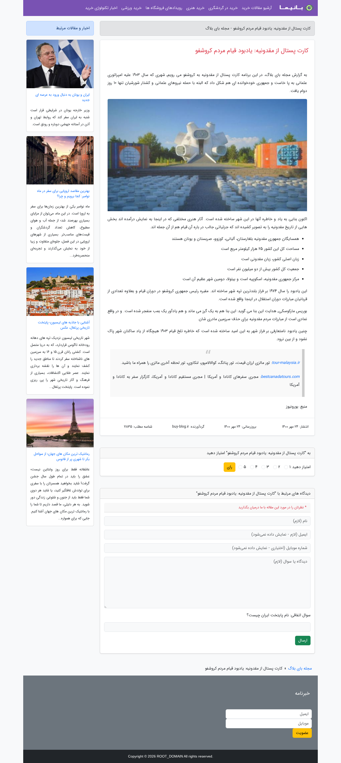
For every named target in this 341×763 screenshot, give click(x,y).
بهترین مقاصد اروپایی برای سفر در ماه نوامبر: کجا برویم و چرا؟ (63, 193)
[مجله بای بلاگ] (296, 8)
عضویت (302, 733)
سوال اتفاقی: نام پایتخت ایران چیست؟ (279, 615)
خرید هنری (195, 8)
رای (229, 467)
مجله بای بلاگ (300, 668)
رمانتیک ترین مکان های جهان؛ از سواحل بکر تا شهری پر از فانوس (62, 456)
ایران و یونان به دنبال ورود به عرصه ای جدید (62, 97)
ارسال (302, 640)
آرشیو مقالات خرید (257, 8)
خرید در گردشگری (223, 8)
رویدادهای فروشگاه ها (164, 8)
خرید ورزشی (131, 8)
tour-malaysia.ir (286, 363)
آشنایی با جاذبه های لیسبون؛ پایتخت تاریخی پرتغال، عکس (64, 325)
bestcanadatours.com (280, 377)
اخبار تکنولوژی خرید (101, 8)
